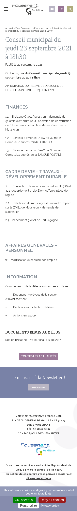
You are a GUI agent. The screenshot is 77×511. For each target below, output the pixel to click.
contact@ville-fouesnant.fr (38, 433)
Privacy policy (50, 505)
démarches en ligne (38, 478)
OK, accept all (24, 500)
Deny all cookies (52, 500)
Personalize (28, 505)
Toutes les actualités (38, 356)
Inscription (38, 387)
